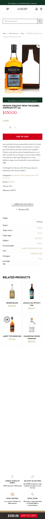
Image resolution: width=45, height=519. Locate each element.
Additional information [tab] (23, 204)
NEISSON (11, 182)
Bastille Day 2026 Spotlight (21, 175)
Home (4, 33)
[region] (22, 2)
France (39, 233)
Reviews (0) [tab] (23, 209)
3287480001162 (36, 253)
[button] (38, 46)
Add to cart (22, 137)
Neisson (39, 243)
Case (40, 259)
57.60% (39, 228)
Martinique (38, 238)
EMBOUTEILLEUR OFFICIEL (32, 248)
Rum (22, 33)
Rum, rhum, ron (13, 33)
